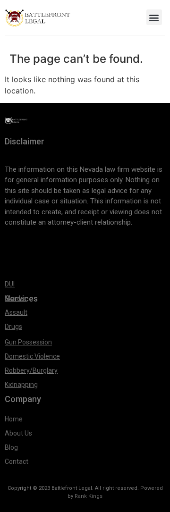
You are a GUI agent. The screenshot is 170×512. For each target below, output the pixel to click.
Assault (16, 312)
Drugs (13, 326)
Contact (16, 461)
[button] (154, 17)
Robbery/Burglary (31, 370)
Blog (11, 447)
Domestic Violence (32, 356)
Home (14, 419)
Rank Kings (88, 496)
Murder (15, 298)
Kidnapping (21, 384)
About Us (19, 433)
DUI (10, 284)
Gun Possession (28, 342)
